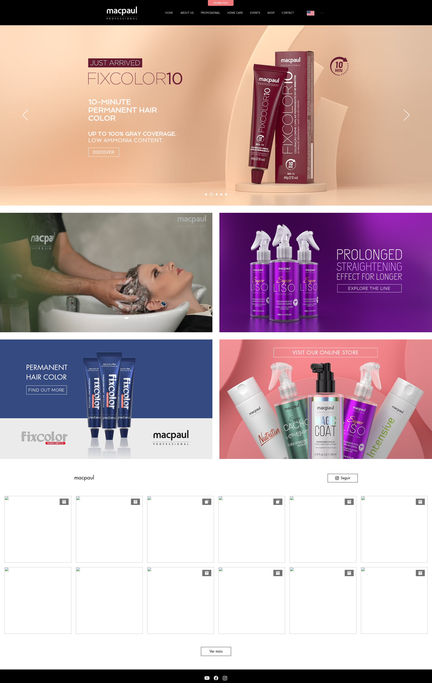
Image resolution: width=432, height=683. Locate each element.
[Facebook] (216, 678)
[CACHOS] (221, 194)
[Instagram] (225, 678)
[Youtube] (207, 678)
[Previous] (25, 115)
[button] (211, 13)
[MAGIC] (217, 194)
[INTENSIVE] (226, 194)
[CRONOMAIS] (206, 194)
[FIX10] (211, 194)
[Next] (407, 115)
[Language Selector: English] (315, 13)
